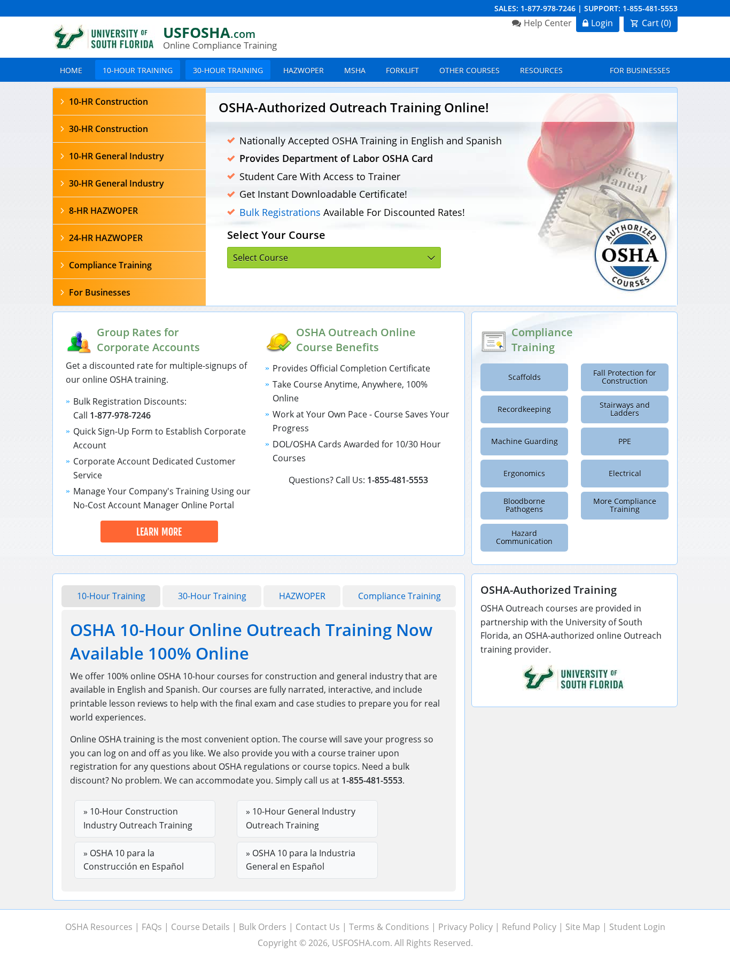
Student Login (637, 927)
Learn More (159, 532)
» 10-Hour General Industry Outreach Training (300, 818)
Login (602, 23)
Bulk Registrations (280, 212)
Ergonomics (524, 473)
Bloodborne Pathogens (524, 505)
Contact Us (318, 927)
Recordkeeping (524, 409)
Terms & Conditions (389, 927)
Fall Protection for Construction (624, 377)
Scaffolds (524, 377)
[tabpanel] (441, 199)
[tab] (129, 101)
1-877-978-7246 (548, 8)
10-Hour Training (138, 70)
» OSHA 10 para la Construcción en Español (133, 860)
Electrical (625, 473)
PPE (624, 441)
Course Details (200, 927)
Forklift (402, 70)
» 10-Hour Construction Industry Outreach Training (137, 818)
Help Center (548, 23)
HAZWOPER (303, 70)
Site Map (582, 927)
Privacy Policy (465, 927)
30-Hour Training (228, 70)
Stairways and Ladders (625, 409)
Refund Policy (529, 927)
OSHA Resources (99, 927)
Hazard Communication (524, 537)
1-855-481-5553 (650, 8)
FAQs (152, 927)
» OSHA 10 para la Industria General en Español (300, 860)
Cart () (656, 23)
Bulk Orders (262, 927)
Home (71, 70)
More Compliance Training (624, 505)
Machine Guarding (524, 441)
